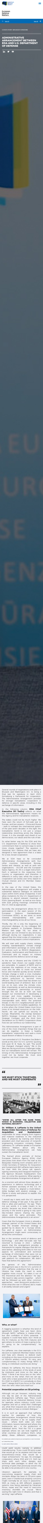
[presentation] (3, 21)
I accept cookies (6, 1444)
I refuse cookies (14, 1444)
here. (12, 1441)
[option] (21, 1102)
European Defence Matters (6, 13)
